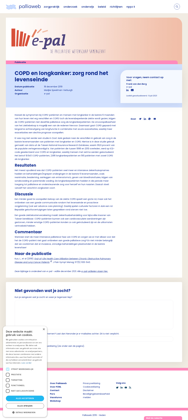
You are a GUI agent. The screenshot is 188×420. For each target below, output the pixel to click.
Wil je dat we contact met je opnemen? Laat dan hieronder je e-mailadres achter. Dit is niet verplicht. (67, 333)
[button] (25, 412)
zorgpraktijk (51, 7)
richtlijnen (116, 7)
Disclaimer (88, 390)
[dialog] (25, 371)
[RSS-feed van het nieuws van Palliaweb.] (131, 387)
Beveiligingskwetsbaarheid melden (96, 395)
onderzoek (70, 7)
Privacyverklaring (91, 383)
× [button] (44, 329)
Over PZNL (55, 386)
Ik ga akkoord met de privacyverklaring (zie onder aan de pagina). (51, 346)
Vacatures (56, 397)
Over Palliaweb (58, 383)
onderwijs (87, 7)
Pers (52, 393)
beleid (102, 7)
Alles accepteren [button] (25, 398)
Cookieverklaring (91, 386)
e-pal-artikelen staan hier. (94, 271)
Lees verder (26, 363)
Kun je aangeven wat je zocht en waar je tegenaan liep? (43, 297)
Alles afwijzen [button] (25, 406)
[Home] (23, 6)
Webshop (55, 400)
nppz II (130, 7)
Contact (54, 390)
